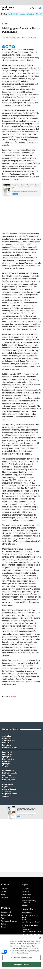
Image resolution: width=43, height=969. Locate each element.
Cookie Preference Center (21, 958)
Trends (3, 895)
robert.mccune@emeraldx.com (31, 931)
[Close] (40, 937)
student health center (27, 14)
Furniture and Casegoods (9, 921)
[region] (21, 951)
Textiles (3, 927)
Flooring (3, 918)
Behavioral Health (27, 895)
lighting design (13, 14)
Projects (3, 892)
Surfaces (3, 924)
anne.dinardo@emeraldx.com (31, 922)
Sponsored (4, 898)
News (4, 24)
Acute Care (25, 889)
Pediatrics (25, 905)
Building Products (6, 915)
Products (4, 889)
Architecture (25, 892)
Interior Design (26, 898)
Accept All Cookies (21, 964)
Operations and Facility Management (29, 901)
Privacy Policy (22, 953)
